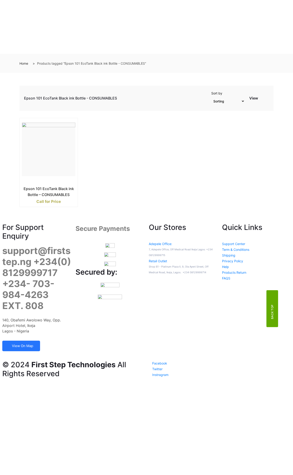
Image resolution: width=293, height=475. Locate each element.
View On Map (22, 346)
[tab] (261, 99)
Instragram (159, 375)
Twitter (157, 369)
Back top (272, 312)
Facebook (159, 363)
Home (23, 63)
